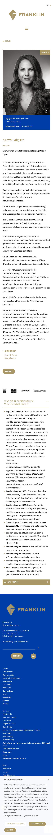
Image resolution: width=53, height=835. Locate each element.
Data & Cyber (11, 355)
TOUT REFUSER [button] (37, 824)
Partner (6, 145)
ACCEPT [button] (10, 830)
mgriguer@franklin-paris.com (17, 119)
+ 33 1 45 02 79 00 (13, 122)
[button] (26, 28)
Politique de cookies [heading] (13, 779)
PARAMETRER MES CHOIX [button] (16, 824)
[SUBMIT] (38, 647)
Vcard (44, 52)
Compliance (10, 358)
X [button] (48, 779)
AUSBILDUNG (11, 582)
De (49, 5)
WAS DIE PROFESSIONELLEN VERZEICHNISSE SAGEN (18, 402)
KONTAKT (8, 371)
